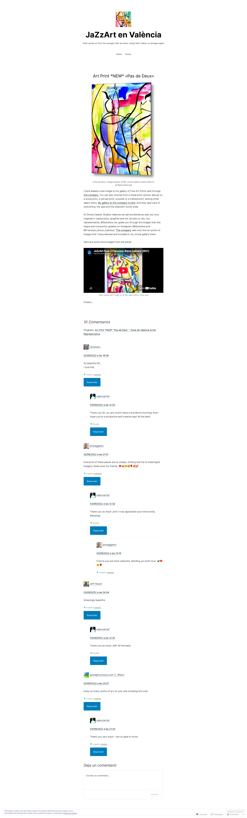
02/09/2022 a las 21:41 (96, 454)
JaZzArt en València (123, 34)
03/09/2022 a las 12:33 (102, 503)
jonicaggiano (97, 445)
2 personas (98, 474)
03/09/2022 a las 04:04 (96, 592)
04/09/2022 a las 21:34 (102, 729)
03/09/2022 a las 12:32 (102, 638)
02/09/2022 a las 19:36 (96, 355)
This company (123, 230)
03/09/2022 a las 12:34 (102, 405)
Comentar (154, 794)
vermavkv (95, 346)
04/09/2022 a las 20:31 (96, 683)
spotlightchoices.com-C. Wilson (107, 674)
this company (91, 195)
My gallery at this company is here (116, 203)
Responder (92, 382)
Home (119, 54)
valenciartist (103, 396)
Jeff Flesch (96, 583)
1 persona (97, 375)
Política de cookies (70, 813)
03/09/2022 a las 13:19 (108, 553)
